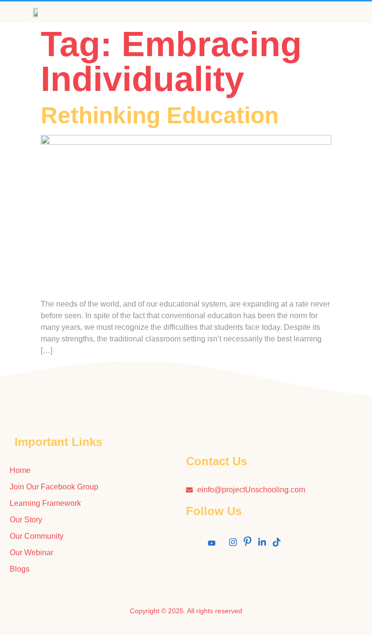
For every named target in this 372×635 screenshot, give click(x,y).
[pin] (247, 544)
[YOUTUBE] (212, 544)
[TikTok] (276, 544)
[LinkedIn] (262, 544)
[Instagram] (233, 544)
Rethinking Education (160, 115)
